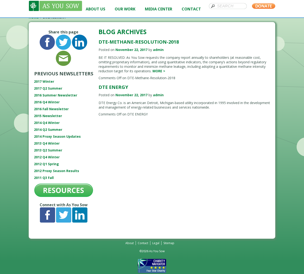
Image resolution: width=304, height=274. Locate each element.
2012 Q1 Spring (46, 164)
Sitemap (168, 243)
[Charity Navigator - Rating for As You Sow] (152, 271)
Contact (143, 243)
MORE (158, 71)
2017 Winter (44, 81)
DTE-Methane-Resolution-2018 (139, 42)
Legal (155, 243)
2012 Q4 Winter (47, 157)
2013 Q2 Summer (48, 150)
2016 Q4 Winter (47, 102)
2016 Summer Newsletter (55, 95)
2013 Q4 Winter (47, 143)
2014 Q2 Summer (48, 129)
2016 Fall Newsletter (51, 109)
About (129, 243)
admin (158, 49)
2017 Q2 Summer (48, 88)
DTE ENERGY (113, 87)
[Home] (55, 10)
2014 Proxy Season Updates (57, 136)
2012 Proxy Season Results (56, 171)
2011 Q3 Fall (44, 177)
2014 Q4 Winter (47, 122)
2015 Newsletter (48, 116)
